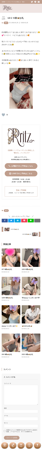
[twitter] (32, 1)
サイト (6, 423)
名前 (5, 408)
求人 (37, 446)
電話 (13, 446)
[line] (35, 1)
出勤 (29, 446)
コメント (7, 383)
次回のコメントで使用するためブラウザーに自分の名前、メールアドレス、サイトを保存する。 (21, 430)
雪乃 (6, 22)
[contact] (38, 1)
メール (6, 415)
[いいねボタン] (3, 114)
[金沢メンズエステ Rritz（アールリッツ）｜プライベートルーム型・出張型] (7, 8)
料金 (21, 446)
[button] (5, 220)
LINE (4, 446)
